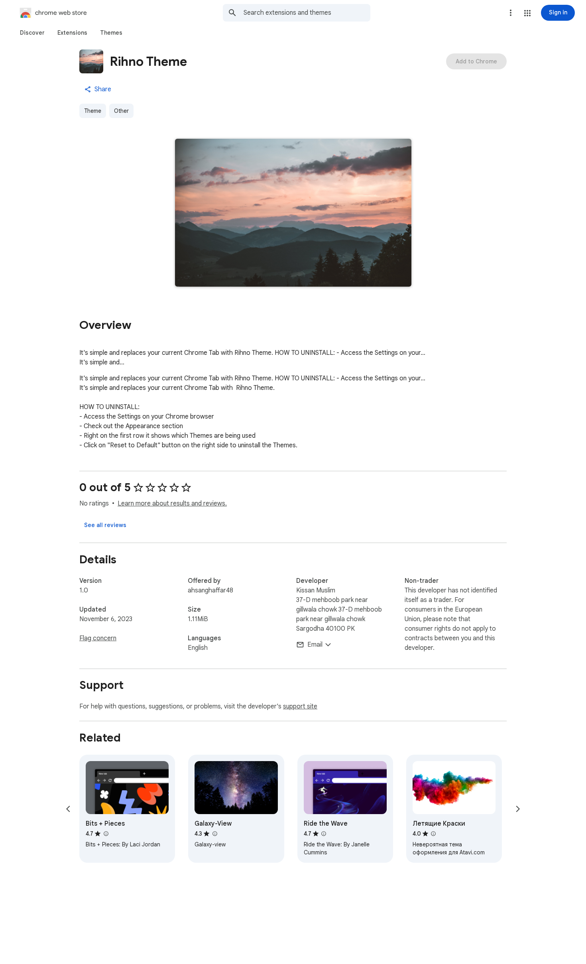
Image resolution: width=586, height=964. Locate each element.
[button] (527, 13)
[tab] (32, 33)
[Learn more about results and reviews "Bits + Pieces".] (105, 833)
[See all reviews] (105, 525)
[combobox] (307, 13)
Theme (92, 110)
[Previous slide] (68, 809)
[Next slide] (518, 809)
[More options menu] (511, 13)
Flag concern (97, 638)
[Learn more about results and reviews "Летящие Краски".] (433, 833)
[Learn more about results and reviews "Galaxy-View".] (214, 833)
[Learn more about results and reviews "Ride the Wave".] (323, 833)
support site (300, 706)
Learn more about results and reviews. (172, 504)
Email (314, 645)
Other (121, 110)
